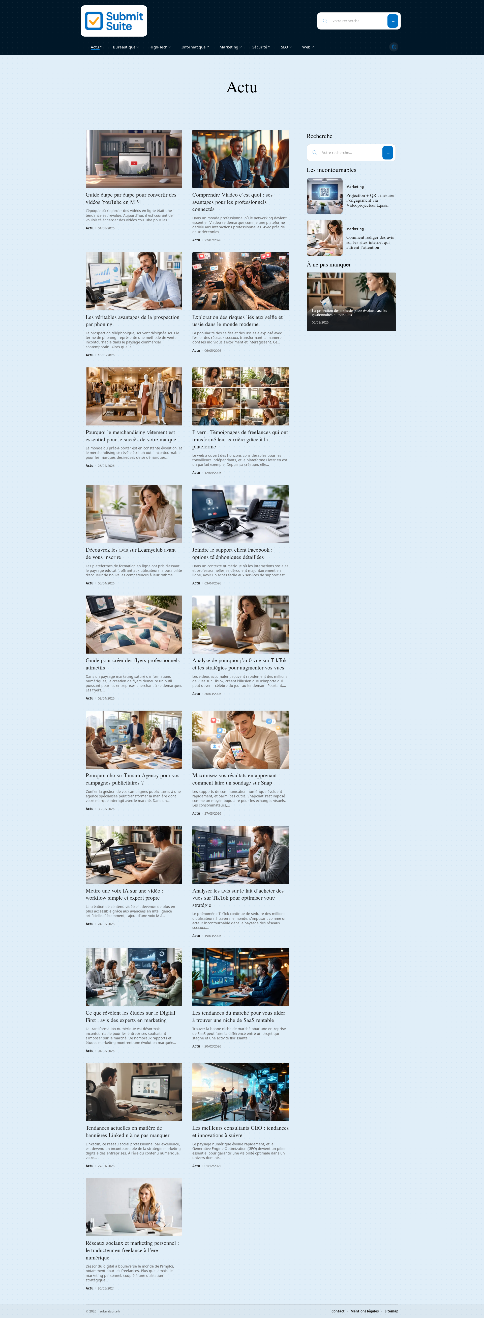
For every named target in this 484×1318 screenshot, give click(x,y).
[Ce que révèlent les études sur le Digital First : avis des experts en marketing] (134, 977)
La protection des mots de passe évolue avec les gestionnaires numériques (349, 312)
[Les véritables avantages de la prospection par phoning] (134, 281)
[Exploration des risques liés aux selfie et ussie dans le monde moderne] (240, 281)
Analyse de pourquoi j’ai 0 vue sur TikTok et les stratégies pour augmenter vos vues (239, 663)
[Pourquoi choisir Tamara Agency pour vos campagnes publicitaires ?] (134, 740)
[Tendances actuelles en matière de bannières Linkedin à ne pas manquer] (134, 1092)
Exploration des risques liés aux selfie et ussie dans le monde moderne (237, 320)
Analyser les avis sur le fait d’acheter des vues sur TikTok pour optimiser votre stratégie (238, 897)
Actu (90, 228)
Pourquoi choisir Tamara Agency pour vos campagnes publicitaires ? (132, 778)
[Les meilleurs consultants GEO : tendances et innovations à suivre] (240, 1092)
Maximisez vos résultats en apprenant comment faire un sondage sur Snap (234, 778)
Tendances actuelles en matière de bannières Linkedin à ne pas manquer (127, 1131)
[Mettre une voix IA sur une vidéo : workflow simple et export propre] (134, 855)
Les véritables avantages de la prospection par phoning (132, 320)
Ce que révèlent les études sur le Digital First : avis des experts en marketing (130, 1016)
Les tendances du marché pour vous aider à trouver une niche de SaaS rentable (238, 1016)
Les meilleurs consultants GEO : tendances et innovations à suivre (240, 1131)
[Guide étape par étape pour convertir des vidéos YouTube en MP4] (134, 159)
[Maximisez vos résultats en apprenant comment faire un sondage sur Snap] (240, 740)
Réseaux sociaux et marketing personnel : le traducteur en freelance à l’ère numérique (132, 1250)
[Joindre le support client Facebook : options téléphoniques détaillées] (240, 514)
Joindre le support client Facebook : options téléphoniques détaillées (232, 553)
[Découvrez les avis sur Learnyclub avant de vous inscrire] (134, 514)
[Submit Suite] (114, 21)
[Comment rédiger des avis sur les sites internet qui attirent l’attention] (325, 238)
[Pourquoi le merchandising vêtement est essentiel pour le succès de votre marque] (134, 396)
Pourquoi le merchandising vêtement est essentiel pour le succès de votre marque (131, 435)
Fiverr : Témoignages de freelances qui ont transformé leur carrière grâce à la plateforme (240, 439)
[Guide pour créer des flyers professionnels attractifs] (134, 625)
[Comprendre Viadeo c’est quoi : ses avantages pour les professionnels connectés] (240, 159)
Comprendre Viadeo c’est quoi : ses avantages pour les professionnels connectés (232, 201)
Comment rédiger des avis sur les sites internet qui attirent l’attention (370, 242)
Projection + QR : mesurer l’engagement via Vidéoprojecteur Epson (370, 200)
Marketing (355, 187)
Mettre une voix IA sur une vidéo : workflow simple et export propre (124, 894)
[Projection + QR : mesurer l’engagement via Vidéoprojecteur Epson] (325, 196)
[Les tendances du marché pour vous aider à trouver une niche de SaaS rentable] (240, 977)
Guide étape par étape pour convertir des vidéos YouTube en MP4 (131, 198)
